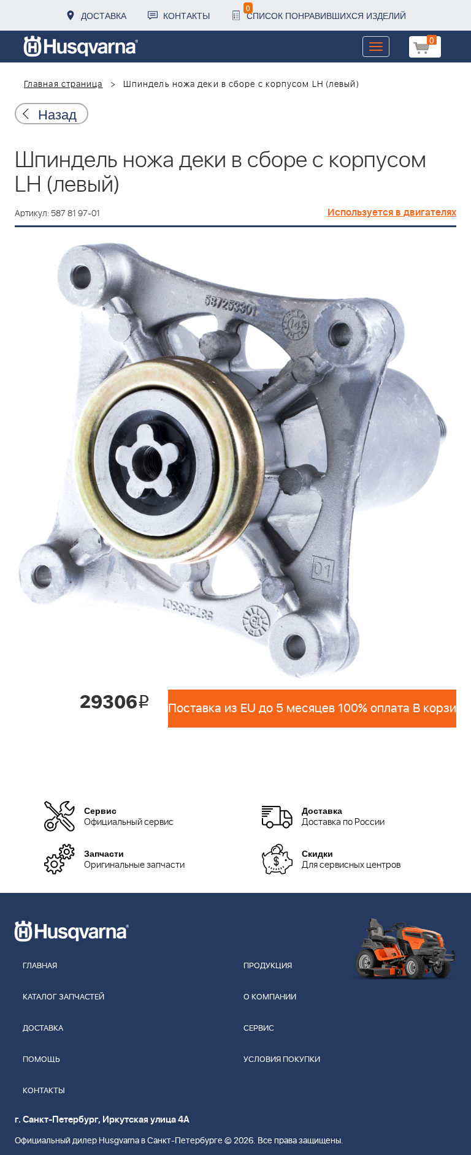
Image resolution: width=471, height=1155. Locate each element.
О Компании (269, 997)
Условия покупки (281, 1060)
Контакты (186, 15)
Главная (40, 966)
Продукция (267, 966)
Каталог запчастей (63, 997)
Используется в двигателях (391, 212)
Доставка (103, 15)
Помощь (41, 1060)
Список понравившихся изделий (326, 11)
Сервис (258, 1028)
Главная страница (63, 84)
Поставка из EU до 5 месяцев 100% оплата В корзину (312, 708)
